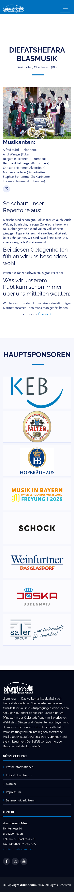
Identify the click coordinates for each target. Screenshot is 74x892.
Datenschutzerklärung (20, 800)
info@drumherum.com (18, 849)
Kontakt (11, 784)
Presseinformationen (20, 767)
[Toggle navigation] (65, 9)
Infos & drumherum (19, 775)
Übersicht (44, 314)
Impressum (13, 792)
